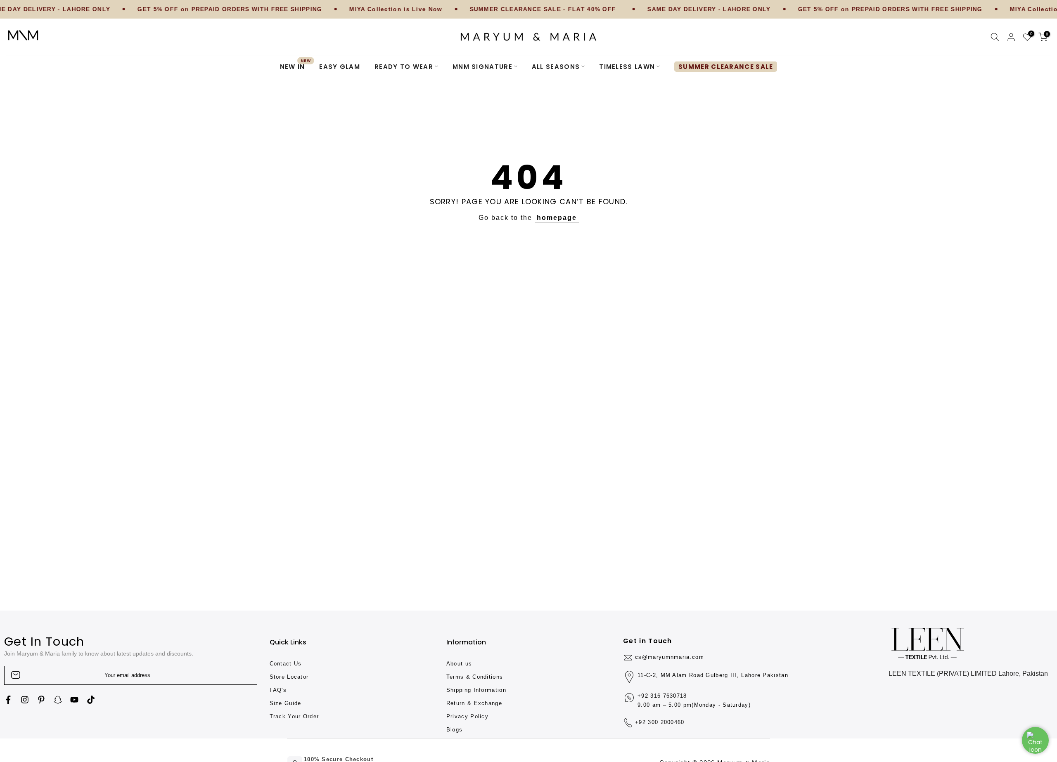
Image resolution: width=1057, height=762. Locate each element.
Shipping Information (476, 690)
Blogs (454, 730)
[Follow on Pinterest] (41, 700)
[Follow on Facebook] (8, 700)
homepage (557, 217)
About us (459, 664)
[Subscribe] (242, 675)
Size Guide (285, 703)
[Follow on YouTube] (74, 700)
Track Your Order (294, 716)
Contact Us (286, 664)
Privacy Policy (467, 716)
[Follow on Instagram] (25, 700)
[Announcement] (196, 9)
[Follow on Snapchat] (58, 700)
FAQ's (278, 690)
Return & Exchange (474, 703)
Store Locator (289, 677)
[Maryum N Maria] (23, 35)
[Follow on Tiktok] (91, 700)
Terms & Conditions (474, 677)
